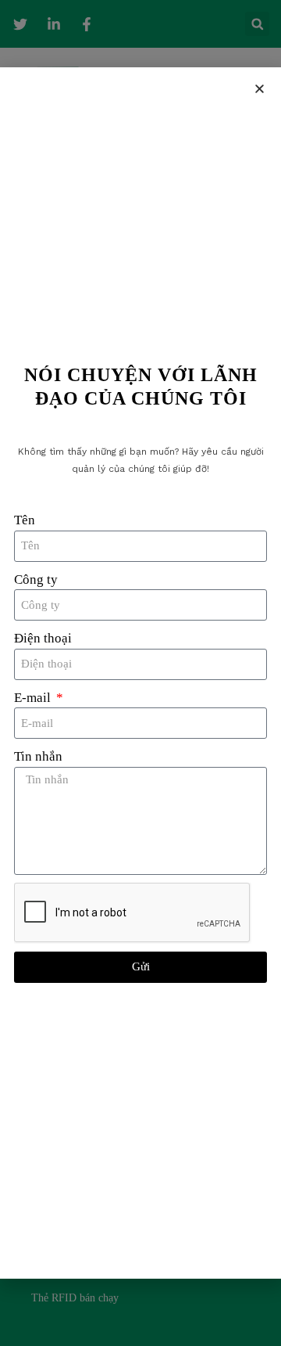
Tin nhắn (38, 756)
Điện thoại (43, 638)
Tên (24, 520)
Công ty (36, 579)
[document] (140, 673)
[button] (259, 89)
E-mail (34, 697)
